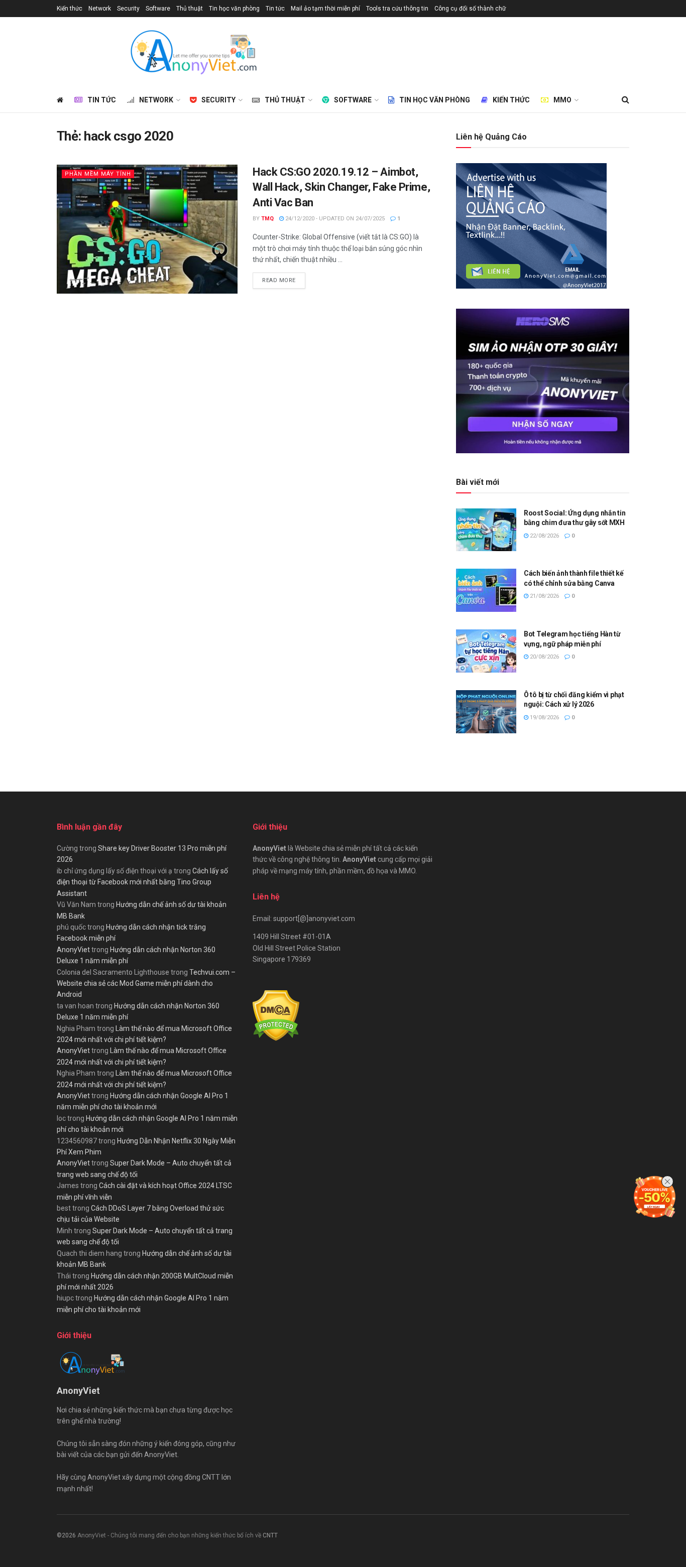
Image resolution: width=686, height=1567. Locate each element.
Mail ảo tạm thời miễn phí (325, 8)
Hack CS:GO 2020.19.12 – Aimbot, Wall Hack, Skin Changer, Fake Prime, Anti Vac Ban (341, 187)
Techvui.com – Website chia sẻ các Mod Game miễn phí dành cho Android (146, 983)
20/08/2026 (543, 657)
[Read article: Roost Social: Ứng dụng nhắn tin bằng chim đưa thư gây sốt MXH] (486, 530)
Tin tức (275, 8)
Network (99, 8)
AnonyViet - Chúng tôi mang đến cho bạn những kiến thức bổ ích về (170, 1535)
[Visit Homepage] (193, 52)
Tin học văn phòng (234, 8)
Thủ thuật (189, 8)
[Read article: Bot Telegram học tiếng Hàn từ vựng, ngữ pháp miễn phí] (486, 651)
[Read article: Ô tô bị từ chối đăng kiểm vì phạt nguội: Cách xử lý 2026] (486, 711)
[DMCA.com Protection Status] (276, 1015)
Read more (283, 280)
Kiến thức (69, 8)
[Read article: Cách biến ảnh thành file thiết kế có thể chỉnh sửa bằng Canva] (486, 590)
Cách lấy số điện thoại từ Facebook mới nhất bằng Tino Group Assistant (142, 882)
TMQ (267, 218)
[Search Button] (625, 99)
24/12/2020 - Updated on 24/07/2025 (334, 218)
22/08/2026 (543, 536)
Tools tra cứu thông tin (397, 8)
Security (128, 8)
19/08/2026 (543, 717)
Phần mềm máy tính (98, 174)
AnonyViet (73, 950)
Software (158, 8)
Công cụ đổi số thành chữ (470, 8)
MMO (562, 100)
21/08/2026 (543, 596)
